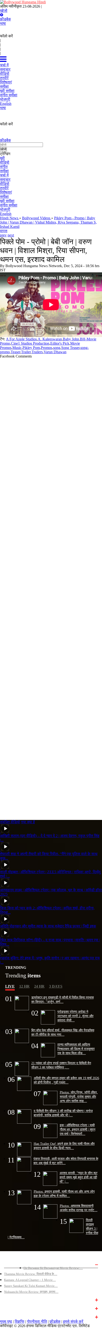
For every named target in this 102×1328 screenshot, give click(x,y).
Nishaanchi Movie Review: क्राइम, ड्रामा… (31, 1292)
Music (17, 348)
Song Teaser (70, 348)
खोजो (3, 11)
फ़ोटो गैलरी (10, 1316)
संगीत (4, 167)
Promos (46, 348)
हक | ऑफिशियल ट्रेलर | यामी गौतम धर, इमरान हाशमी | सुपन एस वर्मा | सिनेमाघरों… (77, 1129)
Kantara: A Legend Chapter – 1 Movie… (30, 1280)
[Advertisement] (51, 587)
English (5, 214)
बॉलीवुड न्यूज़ (11, 1299)
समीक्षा (4, 171)
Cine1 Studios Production (30, 343)
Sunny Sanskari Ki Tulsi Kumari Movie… (31, 1286)
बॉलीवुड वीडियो (13, 1308)
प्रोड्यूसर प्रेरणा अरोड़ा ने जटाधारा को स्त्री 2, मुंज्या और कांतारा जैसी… (75, 1016)
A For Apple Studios (21, 339)
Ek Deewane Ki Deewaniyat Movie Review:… (53, 1268)
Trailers (37, 352)
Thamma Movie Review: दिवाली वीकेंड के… (30, 1274)
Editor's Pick (59, 343)
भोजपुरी (5, 209)
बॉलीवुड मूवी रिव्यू (13, 1264)
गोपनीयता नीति (37, 1321)
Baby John (71, 339)
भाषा (3, 23)
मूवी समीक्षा (7, 201)
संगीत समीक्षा (8, 205)
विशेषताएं (6, 192)
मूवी (2, 158)
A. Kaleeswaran (50, 339)
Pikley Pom (31, 348)
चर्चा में (4, 175)
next (11, 235)
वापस (3, 231)
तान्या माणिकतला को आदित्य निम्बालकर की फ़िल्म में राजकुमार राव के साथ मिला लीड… (76, 1049)
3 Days (55, 986)
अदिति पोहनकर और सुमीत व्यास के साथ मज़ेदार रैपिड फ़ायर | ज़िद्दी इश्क (48, 926)
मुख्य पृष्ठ (6, 1321)
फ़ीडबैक (5, 19)
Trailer (26, 352)
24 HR (39, 986)
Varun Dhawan (55, 352)
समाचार (5, 179)
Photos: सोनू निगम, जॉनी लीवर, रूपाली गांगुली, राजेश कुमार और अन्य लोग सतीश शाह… (79, 1096)
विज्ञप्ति (19, 1321)
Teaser (15, 352)
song (56, 348)
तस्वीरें (4, 188)
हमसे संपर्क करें (73, 1321)
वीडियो (4, 162)
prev (3, 235)
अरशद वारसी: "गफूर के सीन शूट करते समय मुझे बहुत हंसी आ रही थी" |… (78, 1177)
